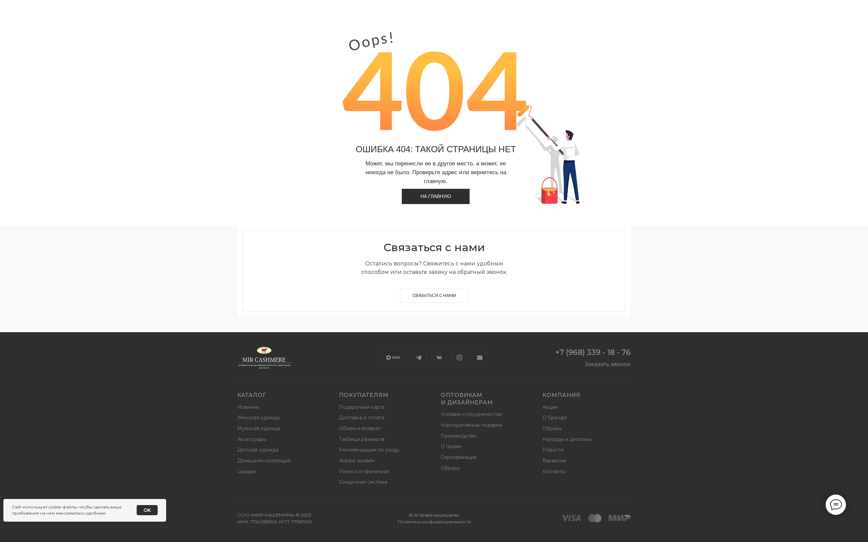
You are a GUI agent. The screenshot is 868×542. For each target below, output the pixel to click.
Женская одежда (258, 418)
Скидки (246, 471)
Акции (550, 407)
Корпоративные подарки (471, 425)
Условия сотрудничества (471, 414)
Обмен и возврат (360, 428)
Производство (458, 436)
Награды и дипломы (567, 439)
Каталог (251, 395)
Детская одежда (257, 450)
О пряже (451, 446)
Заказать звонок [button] (608, 364)
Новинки (248, 407)
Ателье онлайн (357, 461)
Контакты (554, 471)
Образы (450, 468)
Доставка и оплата (361, 418)
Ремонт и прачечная (364, 471)
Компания (561, 395)
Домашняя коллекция (264, 461)
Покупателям (364, 395)
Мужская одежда (258, 428)
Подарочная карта (361, 407)
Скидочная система (363, 482)
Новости (553, 450)
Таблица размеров (361, 439)
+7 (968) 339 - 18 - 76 (593, 352)
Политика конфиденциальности (434, 521)
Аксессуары (252, 439)
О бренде (554, 418)
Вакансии (554, 461)
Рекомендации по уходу (369, 450)
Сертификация (459, 457)
